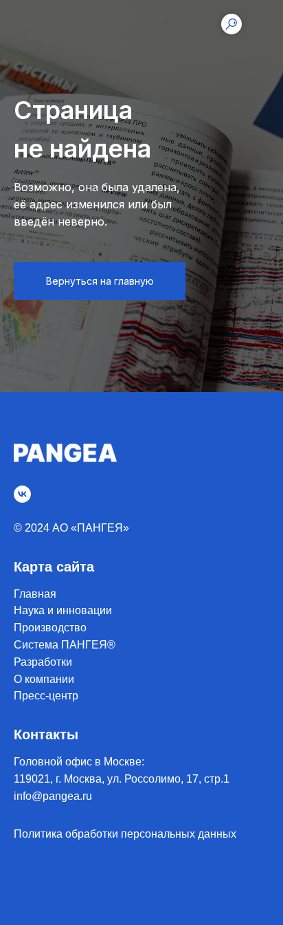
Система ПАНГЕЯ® (64, 645)
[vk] (22, 494)
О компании (44, 679)
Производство (50, 627)
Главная (35, 594)
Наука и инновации (63, 610)
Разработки (43, 662)
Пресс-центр (46, 695)
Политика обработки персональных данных (125, 834)
